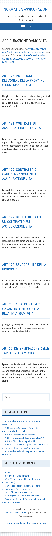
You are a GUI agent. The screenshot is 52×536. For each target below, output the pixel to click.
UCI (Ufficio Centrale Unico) (18, 492)
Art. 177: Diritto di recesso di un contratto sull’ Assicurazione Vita (25, 221)
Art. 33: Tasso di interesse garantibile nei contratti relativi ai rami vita (22, 308)
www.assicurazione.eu (17, 512)
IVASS (7, 472)
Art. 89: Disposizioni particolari (20, 434)
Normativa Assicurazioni (26, 9)
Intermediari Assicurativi (17, 475)
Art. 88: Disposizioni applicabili (20, 441)
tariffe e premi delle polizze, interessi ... (26, 52)
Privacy (42, 522)
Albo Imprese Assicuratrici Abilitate (22, 495)
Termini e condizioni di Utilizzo (21, 522)
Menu (28, 26)
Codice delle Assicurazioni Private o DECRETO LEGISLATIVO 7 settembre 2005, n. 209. (24, 58)
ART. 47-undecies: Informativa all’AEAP (24, 437)
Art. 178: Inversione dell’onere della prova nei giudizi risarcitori (23, 80)
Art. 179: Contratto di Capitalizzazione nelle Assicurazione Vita (20, 174)
